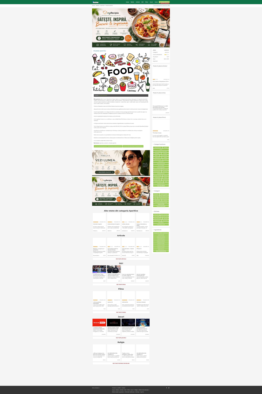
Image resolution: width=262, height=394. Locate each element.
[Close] (142, 179)
